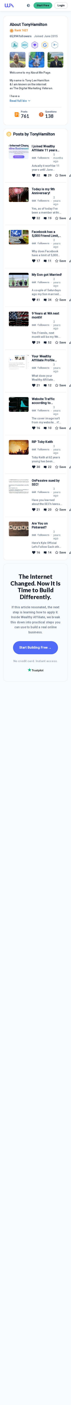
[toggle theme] (28, 5)
